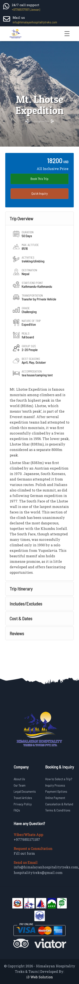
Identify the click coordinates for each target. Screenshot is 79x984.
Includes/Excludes (26, 603)
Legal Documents (25, 791)
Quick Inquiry (39, 193)
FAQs (17, 810)
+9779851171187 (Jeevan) (26, 9)
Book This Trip (39, 179)
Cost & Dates (21, 618)
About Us (19, 779)
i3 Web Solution (39, 977)
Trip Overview (21, 218)
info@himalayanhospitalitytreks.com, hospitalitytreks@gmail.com (46, 870)
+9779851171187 (27, 839)
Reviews (17, 633)
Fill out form (24, 853)
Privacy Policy (23, 804)
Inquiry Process (55, 785)
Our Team (19, 785)
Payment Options (56, 791)
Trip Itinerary (21, 588)
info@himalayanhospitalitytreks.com (35, 22)
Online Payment (55, 798)
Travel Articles (23, 798)
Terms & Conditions (57, 810)
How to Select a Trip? (58, 779)
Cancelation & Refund (59, 804)
